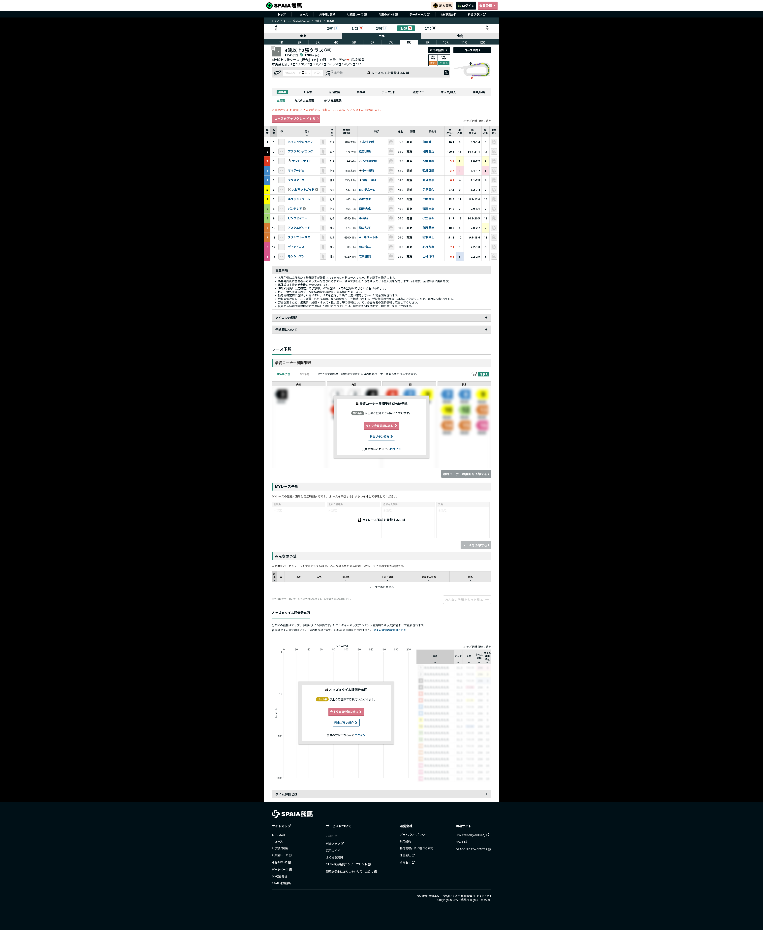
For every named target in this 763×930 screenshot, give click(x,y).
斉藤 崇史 (428, 208)
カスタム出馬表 (304, 100)
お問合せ (405, 862)
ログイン (468, 5)
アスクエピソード (299, 228)
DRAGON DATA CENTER (471, 849)
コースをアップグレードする (294, 118)
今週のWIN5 (386, 14)
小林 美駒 (368, 170)
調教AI (361, 92)
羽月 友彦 (428, 247)
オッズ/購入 (448, 92)
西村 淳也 (365, 199)
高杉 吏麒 (368, 142)
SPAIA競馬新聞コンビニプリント (346, 864)
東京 (303, 35)
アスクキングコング (300, 151)
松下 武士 (428, 237)
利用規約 (405, 841)
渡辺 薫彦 (428, 180)
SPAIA (459, 842)
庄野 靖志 (428, 199)
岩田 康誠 (365, 256)
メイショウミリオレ (300, 142)
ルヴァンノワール (299, 199)
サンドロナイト (302, 161)
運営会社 (405, 855)
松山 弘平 (365, 228)
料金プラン (475, 14)
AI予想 (307, 92)
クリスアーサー (297, 180)
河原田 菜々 (369, 180)
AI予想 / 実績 (327, 14)
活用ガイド (333, 850)
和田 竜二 (365, 247)
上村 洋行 (428, 256)
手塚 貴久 (428, 189)
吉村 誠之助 (369, 161)
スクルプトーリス (299, 237)
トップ (281, 14)
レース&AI (278, 834)
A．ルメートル (368, 237)
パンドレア (295, 208)
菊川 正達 (428, 170)
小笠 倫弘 (428, 218)
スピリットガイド (303, 189)
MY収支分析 (449, 14)
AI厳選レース (355, 14)
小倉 (460, 35)
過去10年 (418, 92)
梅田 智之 (428, 151)
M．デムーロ (367, 189)
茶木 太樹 (428, 161)
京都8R (318, 20)
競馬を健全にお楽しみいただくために (349, 871)
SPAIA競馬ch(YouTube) (470, 834)
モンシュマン (296, 256)
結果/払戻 (479, 92)
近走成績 (334, 92)
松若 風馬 (365, 151)
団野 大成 (365, 208)
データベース (418, 14)
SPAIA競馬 (459, 900)
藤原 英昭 (428, 228)
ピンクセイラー (297, 218)
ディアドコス (296, 247)
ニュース (302, 14)
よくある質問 (334, 857)
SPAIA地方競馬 (281, 883)
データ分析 (389, 92)
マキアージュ (296, 170)
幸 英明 (363, 218)
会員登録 (485, 5)
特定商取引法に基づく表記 (416, 848)
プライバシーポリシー (414, 834)
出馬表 (282, 92)
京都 (381, 35)
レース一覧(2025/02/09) (297, 20)
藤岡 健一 (428, 142)
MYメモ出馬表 (332, 100)
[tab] (281, 100)
